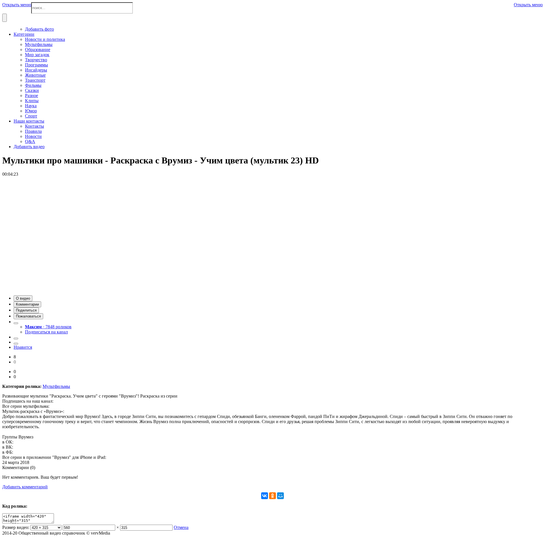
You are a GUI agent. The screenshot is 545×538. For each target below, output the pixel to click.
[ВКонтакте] (264, 495)
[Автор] (16, 323)
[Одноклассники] (272, 495)
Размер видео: (15, 527)
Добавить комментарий (25, 486)
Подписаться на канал (46, 331)
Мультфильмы (56, 386)
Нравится (23, 347)
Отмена (181, 527)
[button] (23, 298)
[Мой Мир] (280, 495)
